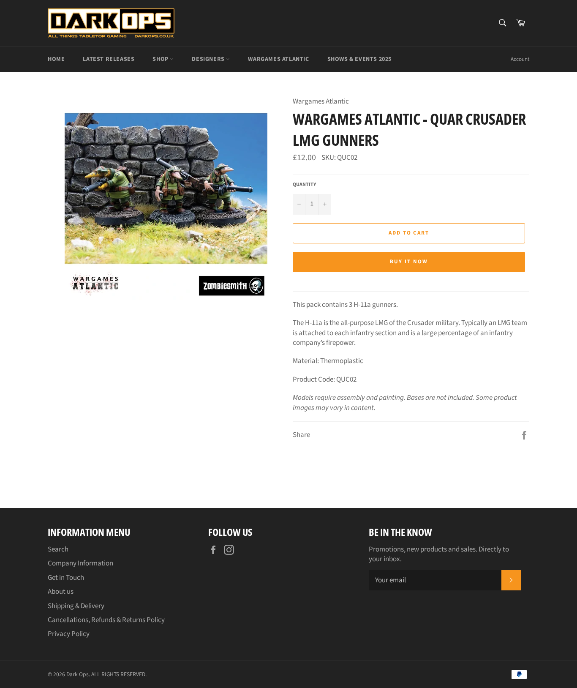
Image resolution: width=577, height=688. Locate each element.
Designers (209, 59)
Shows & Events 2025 (359, 59)
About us (60, 592)
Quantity (304, 184)
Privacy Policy (69, 634)
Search (58, 549)
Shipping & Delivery (76, 606)
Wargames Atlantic (278, 59)
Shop (161, 59)
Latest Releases (108, 59)
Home (56, 59)
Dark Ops (77, 674)
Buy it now (409, 261)
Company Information (80, 563)
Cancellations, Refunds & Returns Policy (106, 620)
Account (520, 59)
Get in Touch (66, 578)
